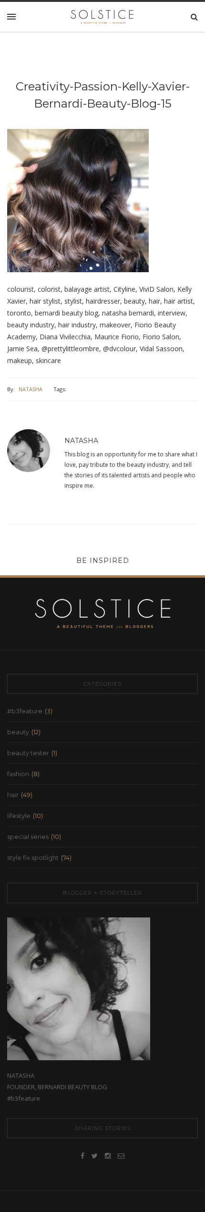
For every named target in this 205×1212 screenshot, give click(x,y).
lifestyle (19, 815)
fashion (18, 774)
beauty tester (28, 753)
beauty (18, 732)
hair (13, 794)
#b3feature (24, 711)
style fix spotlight (33, 857)
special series (28, 836)
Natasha (30, 389)
